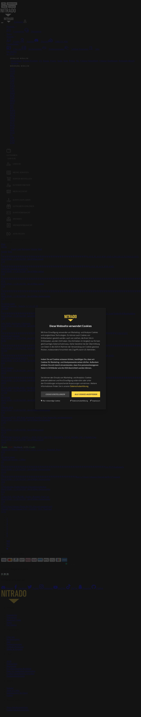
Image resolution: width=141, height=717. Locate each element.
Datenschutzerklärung (79, 386)
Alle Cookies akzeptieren (86, 394)
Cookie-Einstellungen (55, 394)
